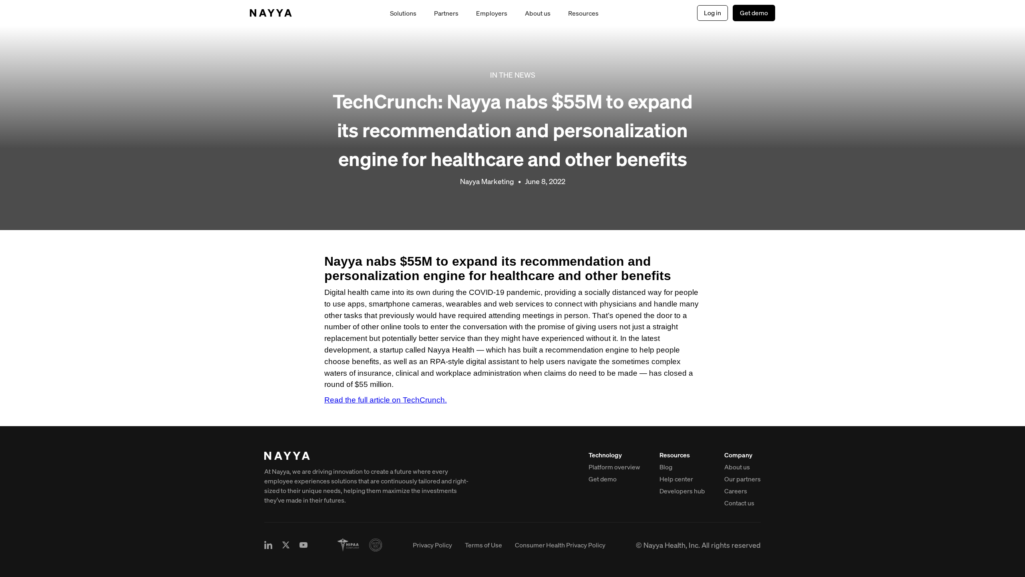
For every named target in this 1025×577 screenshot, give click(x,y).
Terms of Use (483, 545)
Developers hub (682, 491)
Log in (712, 12)
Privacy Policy (432, 545)
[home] (271, 13)
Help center (676, 479)
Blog (665, 467)
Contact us (739, 503)
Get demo (754, 12)
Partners (446, 13)
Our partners (742, 479)
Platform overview (614, 467)
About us (538, 13)
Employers (491, 13)
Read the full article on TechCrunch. (385, 400)
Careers (735, 491)
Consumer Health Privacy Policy (560, 545)
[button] (403, 13)
